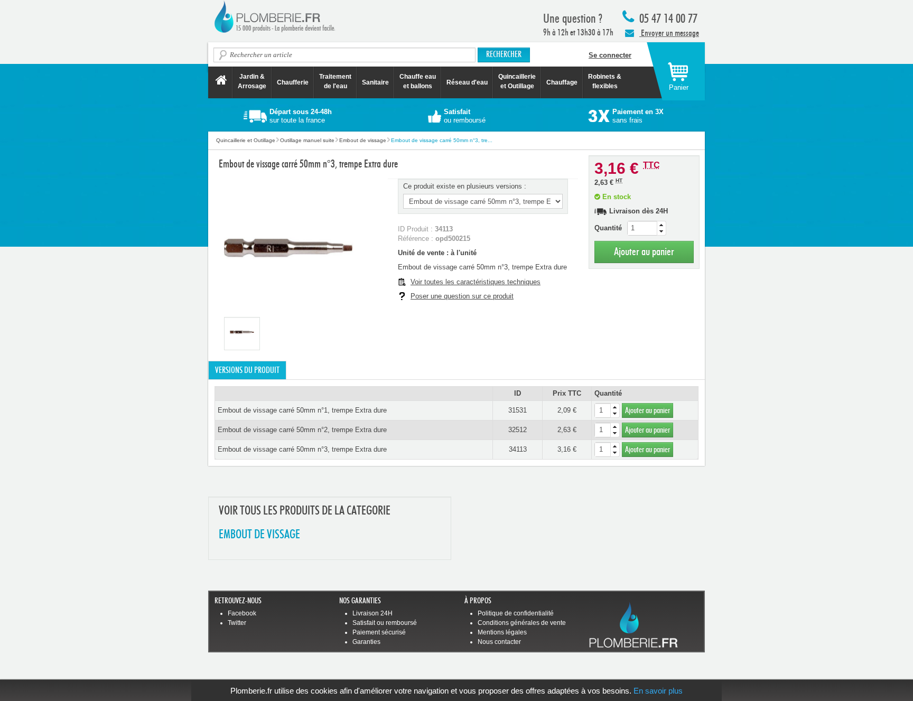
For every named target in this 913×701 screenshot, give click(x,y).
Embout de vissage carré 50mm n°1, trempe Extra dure (302, 410)
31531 (517, 410)
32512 (517, 430)
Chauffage (561, 82)
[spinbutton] (646, 228)
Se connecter (610, 55)
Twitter (237, 623)
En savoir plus (658, 690)
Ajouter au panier (644, 251)
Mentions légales (502, 632)
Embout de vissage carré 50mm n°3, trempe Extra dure (302, 449)
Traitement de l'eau (335, 81)
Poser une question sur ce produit (462, 296)
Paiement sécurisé (379, 632)
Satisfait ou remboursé (384, 623)
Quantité (608, 228)
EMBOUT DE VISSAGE (259, 535)
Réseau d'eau (467, 82)
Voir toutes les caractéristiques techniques (476, 282)
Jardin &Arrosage (252, 81)
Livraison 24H (372, 613)
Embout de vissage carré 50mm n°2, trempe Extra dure (302, 430)
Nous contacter (499, 642)
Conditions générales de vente (522, 623)
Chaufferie (293, 82)
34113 (518, 449)
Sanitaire (375, 82)
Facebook (242, 613)
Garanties (366, 642)
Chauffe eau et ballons (417, 81)
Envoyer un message (669, 33)
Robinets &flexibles (604, 81)
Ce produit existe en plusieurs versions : (464, 186)
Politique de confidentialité (516, 613)
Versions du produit (247, 370)
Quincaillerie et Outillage (517, 81)
